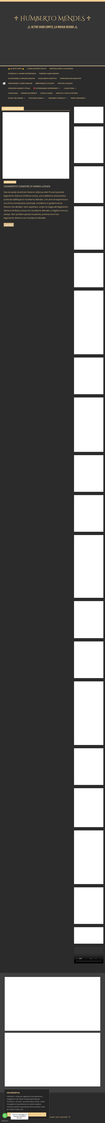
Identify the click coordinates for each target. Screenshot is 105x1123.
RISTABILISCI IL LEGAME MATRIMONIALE (22, 73)
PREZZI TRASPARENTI (78, 98)
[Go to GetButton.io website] (5, 1121)
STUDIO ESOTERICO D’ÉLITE (36, 69)
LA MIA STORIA (69, 88)
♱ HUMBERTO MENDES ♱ (52, 18)
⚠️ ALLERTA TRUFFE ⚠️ (16, 69)
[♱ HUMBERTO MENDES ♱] (4, 83)
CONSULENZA (13, 93)
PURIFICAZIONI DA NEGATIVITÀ (70, 78)
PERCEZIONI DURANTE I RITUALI (19, 88)
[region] (26, 1104)
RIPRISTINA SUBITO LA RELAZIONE (61, 69)
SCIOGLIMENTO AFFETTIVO (47, 78)
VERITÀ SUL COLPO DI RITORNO (67, 93)
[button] (59, 88)
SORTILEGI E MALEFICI (65, 83)
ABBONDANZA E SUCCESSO (44, 83)
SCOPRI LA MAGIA (46, 93)
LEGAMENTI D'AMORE (10, 182)
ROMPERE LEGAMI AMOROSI (49, 73)
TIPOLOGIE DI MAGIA (36, 98)
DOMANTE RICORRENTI (29, 93)
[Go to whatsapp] (4, 1115)
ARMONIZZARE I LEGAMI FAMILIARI (20, 83)
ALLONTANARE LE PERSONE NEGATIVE (21, 78)
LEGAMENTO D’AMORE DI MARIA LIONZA (27, 186)
